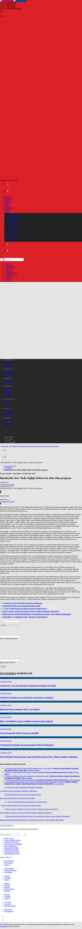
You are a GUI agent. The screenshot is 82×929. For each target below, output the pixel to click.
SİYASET (7, 202)
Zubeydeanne (10, 267)
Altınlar (11, 239)
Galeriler (7, 437)
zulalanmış (9, 266)
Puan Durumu (13, 231)
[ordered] (14, 625)
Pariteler (11, 241)
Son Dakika (13, 214)
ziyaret (8, 281)
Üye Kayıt (7, 412)
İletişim (6, 420)
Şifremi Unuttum (10, 414)
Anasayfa (5, 446)
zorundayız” (10, 275)
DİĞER (7, 212)
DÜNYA (7, 197)
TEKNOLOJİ (9, 208)
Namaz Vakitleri (12, 840)
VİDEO (7, 210)
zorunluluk (9, 271)
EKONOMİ (8, 198)
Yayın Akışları (13, 225)
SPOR (6, 204)
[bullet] (16, 625)
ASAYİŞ (7, 200)
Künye (6, 422)
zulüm (8, 264)
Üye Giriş (7, 410)
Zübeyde (9, 269)
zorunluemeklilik (11, 273)
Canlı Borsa (13, 229)
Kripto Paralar (13, 233)
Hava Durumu (13, 220)
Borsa (9, 838)
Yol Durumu (13, 221)
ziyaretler (9, 277)
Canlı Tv (12, 223)
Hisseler (11, 237)
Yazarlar (7, 401)
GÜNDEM (13, 446)
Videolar (7, 440)
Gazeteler (12, 227)
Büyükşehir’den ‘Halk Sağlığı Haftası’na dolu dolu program (39, 446)
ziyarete (8, 279)
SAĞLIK (7, 206)
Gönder (3, 625)
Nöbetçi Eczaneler (15, 218)
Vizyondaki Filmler (15, 216)
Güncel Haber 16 (10, 466)
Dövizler (11, 235)
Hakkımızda (8, 424)
